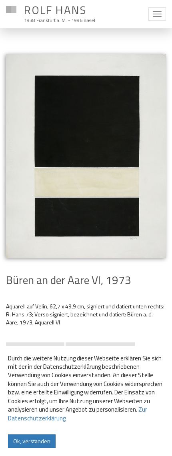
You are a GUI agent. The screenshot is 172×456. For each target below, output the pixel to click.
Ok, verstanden (31, 441)
